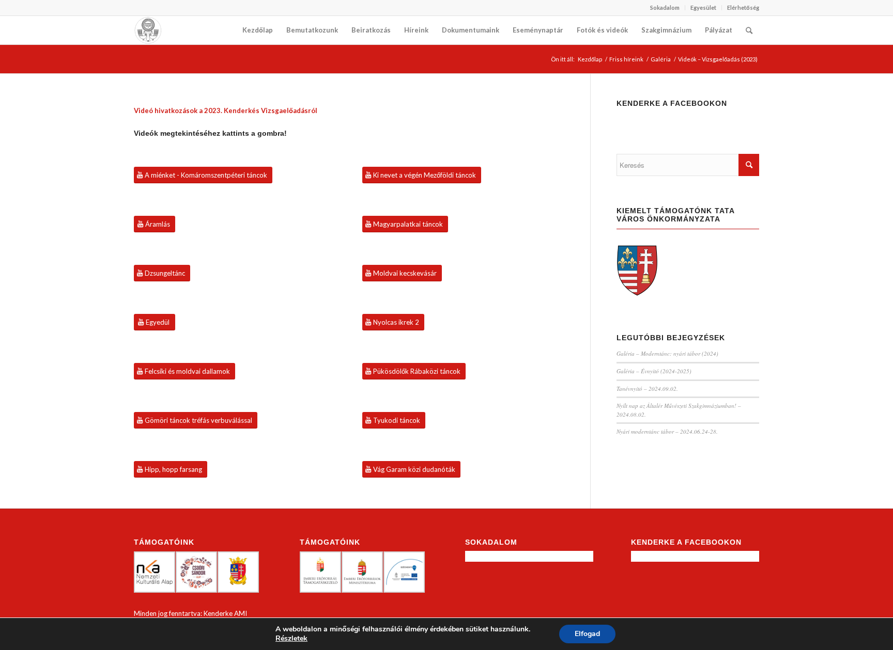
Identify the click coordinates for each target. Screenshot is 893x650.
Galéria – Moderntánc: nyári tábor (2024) (667, 353)
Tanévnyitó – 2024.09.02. (647, 388)
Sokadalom (665, 7)
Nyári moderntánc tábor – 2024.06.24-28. (667, 431)
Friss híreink (626, 59)
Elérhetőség (743, 7)
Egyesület (703, 7)
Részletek (291, 638)
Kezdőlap (590, 59)
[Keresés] (749, 30)
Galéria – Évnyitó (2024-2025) (654, 371)
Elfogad (587, 634)
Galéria (661, 59)
